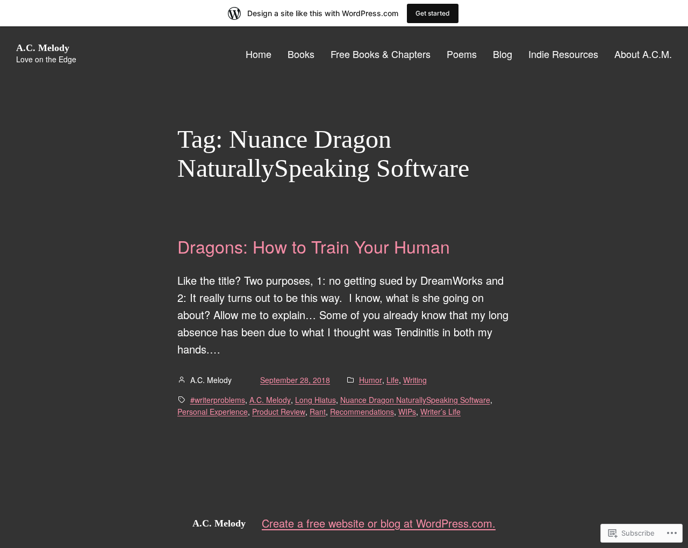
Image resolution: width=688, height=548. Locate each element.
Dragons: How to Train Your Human (313, 246)
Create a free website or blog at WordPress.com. (379, 523)
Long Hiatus (315, 399)
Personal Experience (212, 411)
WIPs (407, 411)
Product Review (278, 411)
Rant (318, 411)
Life (392, 379)
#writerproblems (217, 399)
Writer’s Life (440, 411)
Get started (432, 13)
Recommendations (362, 411)
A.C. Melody (42, 47)
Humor (370, 379)
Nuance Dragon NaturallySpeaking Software (415, 399)
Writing (415, 379)
